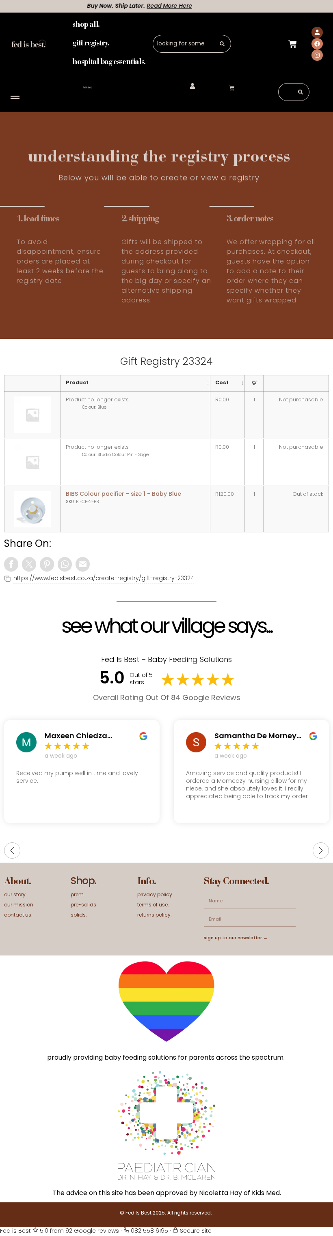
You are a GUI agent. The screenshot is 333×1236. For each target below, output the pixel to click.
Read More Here (147, 6)
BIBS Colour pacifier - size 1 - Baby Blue (123, 494)
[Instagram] (317, 55)
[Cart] (292, 43)
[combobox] (183, 44)
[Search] (222, 44)
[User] (317, 32)
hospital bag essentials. (108, 62)
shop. (83, 881)
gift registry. (90, 43)
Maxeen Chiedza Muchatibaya (76, 736)
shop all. (85, 25)
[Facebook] (317, 43)
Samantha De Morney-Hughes (257, 736)
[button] (15, 97)
